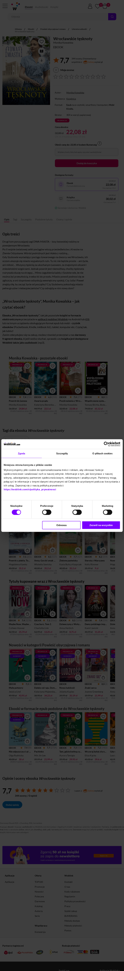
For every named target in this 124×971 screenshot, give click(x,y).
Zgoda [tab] (21, 453)
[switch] (46, 512)
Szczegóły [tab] (62, 453)
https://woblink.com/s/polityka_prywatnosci (30, 489)
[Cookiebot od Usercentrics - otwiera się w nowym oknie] (106, 444)
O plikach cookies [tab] (102, 453)
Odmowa (61, 525)
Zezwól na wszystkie (101, 525)
